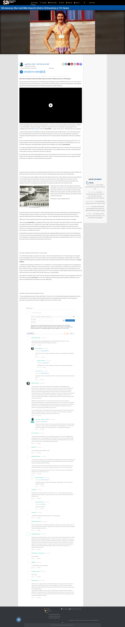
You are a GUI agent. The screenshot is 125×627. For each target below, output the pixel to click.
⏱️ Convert (76, 2)
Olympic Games (35, 129)
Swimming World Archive (55, 616)
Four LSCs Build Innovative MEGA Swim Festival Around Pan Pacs (95, 187)
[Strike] (38, 317)
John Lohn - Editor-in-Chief (37, 64)
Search (76, 609)
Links (80, 609)
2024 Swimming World (54, 614)
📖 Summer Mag (52, 2)
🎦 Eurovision (48, 610)
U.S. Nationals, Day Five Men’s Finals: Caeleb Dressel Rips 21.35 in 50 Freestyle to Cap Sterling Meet (95, 215)
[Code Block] (45, 317)
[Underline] (36, 317)
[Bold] (32, 317)
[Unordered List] (41, 317)
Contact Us (71, 620)
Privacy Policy (86, 620)
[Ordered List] (39, 317)
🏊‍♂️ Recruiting (34, 2)
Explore (46, 612)
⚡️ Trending (43, 2)
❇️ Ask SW (61, 2)
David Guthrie (46, 363)
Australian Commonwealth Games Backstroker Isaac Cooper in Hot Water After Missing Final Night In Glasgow (95, 208)
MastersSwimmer (45, 350)
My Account (92, 2)
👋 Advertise (69, 2)
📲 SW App (32, 4)
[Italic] (34, 317)
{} (48, 316)
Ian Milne (43, 504)
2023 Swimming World (54, 618)
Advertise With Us (94, 620)
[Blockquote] (43, 317)
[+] (50, 316)
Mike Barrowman (45, 479)
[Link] (47, 317)
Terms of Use (65, 328)
